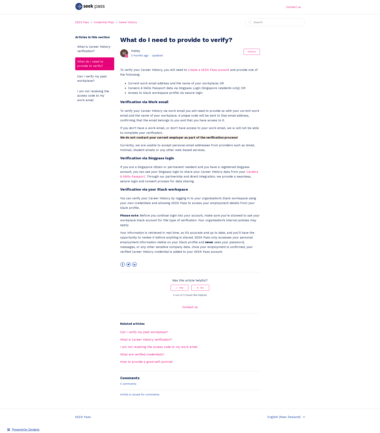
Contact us (293, 7)
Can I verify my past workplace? (92, 79)
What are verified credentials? (142, 354)
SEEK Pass (82, 22)
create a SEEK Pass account (208, 70)
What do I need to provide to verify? (90, 64)
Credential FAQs (104, 22)
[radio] (179, 288)
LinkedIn (134, 264)
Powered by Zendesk (26, 429)
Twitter (128, 264)
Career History (128, 22)
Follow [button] (252, 51)
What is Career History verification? (93, 49)
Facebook (122, 264)
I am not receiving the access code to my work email (93, 95)
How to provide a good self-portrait (146, 362)
